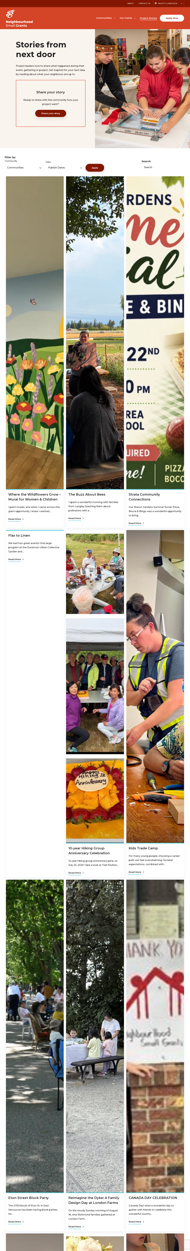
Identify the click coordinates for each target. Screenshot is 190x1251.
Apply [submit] (95, 167)
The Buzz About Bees (86, 494)
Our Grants (126, 17)
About (130, 3)
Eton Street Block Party (28, 1198)
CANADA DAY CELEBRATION (153, 1198)
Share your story (50, 113)
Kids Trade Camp (143, 848)
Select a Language (167, 3)
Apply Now (172, 18)
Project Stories (148, 18)
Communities (104, 17)
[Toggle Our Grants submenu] (134, 18)
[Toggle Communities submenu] (114, 18)
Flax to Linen (19, 535)
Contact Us (144, 3)
